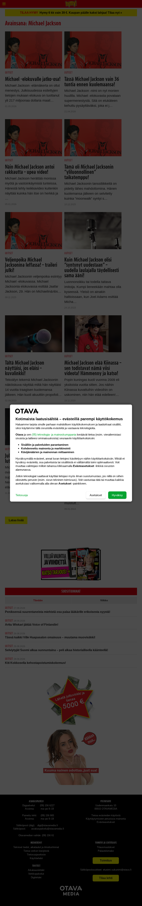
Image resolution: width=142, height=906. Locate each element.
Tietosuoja (22, 494)
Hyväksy (117, 494)
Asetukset (96, 494)
